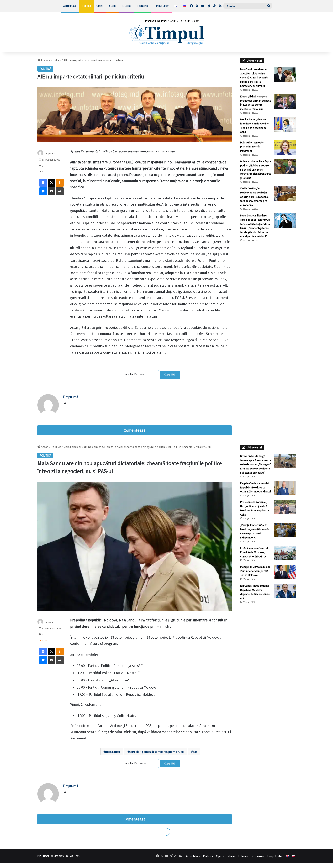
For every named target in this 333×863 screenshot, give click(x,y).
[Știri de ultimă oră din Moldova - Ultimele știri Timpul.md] (166, 32)
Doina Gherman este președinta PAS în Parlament (252, 146)
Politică (86, 6)
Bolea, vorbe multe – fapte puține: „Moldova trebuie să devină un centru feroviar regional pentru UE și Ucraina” (255, 170)
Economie (143, 6)
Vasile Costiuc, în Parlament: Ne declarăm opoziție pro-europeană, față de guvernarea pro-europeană (254, 197)
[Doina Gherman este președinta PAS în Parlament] (285, 147)
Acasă (44, 60)
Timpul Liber (161, 6)
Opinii (99, 6)
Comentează (134, 430)
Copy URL (169, 374)
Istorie (112, 6)
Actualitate (70, 6)
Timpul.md (70, 396)
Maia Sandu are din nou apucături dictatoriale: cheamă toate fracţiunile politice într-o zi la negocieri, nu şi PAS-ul (254, 77)
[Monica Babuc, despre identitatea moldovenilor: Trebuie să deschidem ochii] (285, 124)
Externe (126, 6)
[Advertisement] (268, 309)
